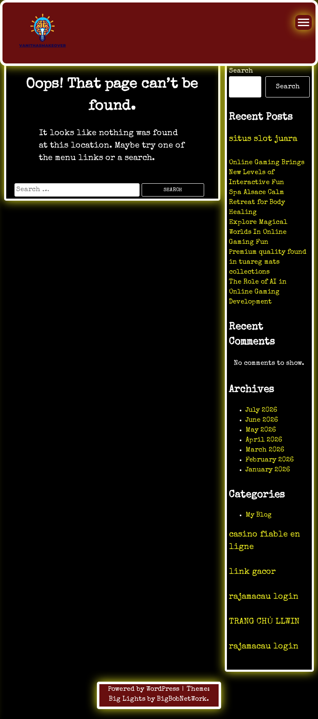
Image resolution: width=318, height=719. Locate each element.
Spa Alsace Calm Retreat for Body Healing (257, 202)
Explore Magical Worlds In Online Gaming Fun (258, 232)
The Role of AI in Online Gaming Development (258, 292)
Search (241, 71)
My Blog (259, 515)
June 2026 (262, 420)
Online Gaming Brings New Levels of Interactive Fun (266, 173)
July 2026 (261, 410)
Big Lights (127, 699)
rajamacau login (264, 597)
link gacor (252, 572)
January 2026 (268, 470)
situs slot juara (263, 139)
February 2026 (270, 460)
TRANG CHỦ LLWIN (264, 622)
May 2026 (261, 430)
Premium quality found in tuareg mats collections (267, 262)
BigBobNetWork (182, 699)
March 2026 (265, 450)
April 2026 (264, 440)
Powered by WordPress (144, 689)
